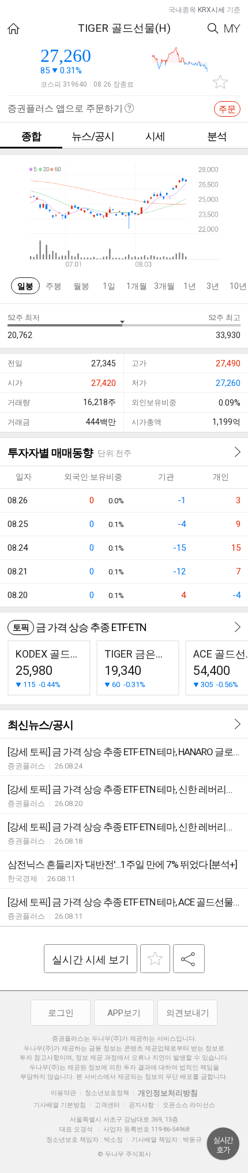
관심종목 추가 (220, 81)
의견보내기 (187, 1013)
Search (213, 28)
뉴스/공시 (93, 136)
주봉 (54, 286)
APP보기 (124, 1013)
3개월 (164, 286)
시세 (155, 136)
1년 (189, 286)
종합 (31, 136)
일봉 (25, 286)
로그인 (61, 1013)
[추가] (155, 958)
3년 (212, 286)
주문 (227, 109)
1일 (109, 286)
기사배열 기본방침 (59, 1105)
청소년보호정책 (107, 1093)
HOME (13, 28)
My (232, 28)
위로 (223, 1144)
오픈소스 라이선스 (189, 1105)
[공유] (189, 958)
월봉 (81, 286)
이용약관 (63, 1093)
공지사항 (141, 1105)
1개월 (136, 286)
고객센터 (107, 1105)
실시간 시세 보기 (90, 959)
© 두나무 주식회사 (124, 1154)
